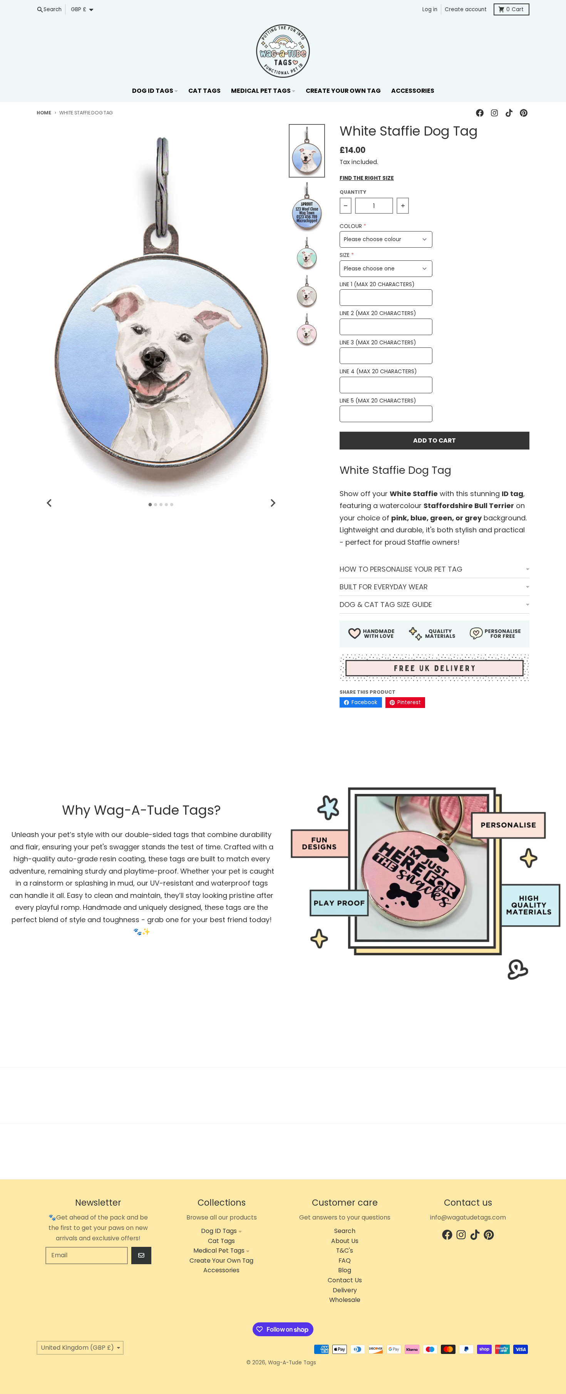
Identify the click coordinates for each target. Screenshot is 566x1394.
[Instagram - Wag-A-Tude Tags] (494, 113)
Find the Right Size (367, 178)
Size (345, 255)
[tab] (150, 505)
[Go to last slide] (50, 503)
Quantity (353, 192)
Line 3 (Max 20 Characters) (378, 342)
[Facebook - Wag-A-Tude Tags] (479, 113)
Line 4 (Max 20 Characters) (378, 371)
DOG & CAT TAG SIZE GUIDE (386, 604)
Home (44, 112)
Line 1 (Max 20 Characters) (377, 284)
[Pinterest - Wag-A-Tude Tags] (523, 113)
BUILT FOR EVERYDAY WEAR (384, 587)
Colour (351, 226)
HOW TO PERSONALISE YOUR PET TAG (401, 569)
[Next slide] (272, 503)
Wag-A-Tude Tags (292, 1362)
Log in (429, 9)
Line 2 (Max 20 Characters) (378, 313)
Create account (466, 9)
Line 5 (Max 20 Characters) (378, 400)
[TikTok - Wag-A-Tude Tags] (509, 113)
